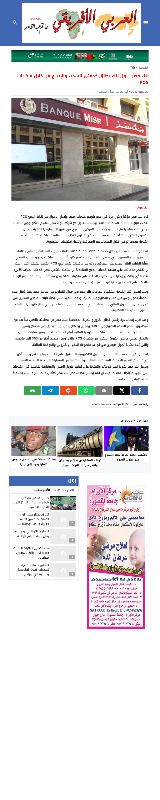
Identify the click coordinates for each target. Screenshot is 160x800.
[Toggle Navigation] (147, 23)
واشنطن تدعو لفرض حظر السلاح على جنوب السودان (126, 457)
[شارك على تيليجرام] (50, 390)
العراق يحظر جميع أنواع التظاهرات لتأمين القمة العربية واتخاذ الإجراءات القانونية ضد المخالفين (34, 521)
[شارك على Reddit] (68, 390)
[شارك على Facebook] (139, 390)
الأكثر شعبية (42, 490)
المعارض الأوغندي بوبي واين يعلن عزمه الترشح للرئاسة (31, 534)
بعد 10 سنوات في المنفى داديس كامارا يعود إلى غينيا (34, 462)
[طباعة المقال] (32, 390)
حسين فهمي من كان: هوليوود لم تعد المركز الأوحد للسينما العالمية (30, 502)
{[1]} (132, 67)
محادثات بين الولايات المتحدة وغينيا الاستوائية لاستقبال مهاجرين (31, 552)
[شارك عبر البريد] (103, 390)
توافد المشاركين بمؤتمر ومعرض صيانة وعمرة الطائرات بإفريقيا (80, 463)
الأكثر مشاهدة (64, 490)
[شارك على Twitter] (121, 390)
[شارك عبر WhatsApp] (86, 390)
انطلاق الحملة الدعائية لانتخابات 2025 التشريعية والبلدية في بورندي (33, 569)
